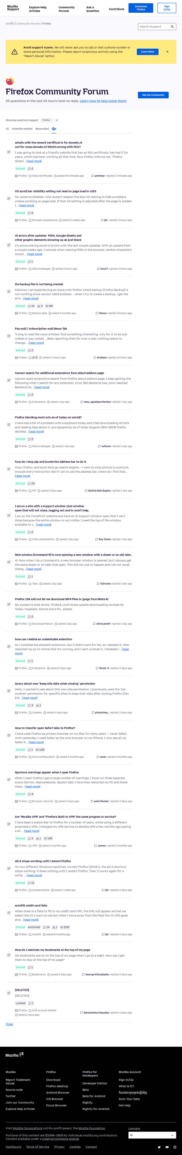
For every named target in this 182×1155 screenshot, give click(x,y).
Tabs (35, 583)
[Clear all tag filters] (56, 120)
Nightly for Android (95, 1109)
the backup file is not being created (39, 284)
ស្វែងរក (172, 26)
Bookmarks (39, 974)
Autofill (36, 934)
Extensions (39, 401)
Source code (14, 1089)
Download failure (42, 623)
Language (134, 1128)
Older (9, 1024)
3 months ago (124, 756)
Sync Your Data (129, 1099)
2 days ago (125, 668)
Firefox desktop (57, 1086)
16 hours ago (124, 313)
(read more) (34, 161)
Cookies (37, 712)
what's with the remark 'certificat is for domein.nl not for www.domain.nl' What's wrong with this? (48, 145)
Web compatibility (43, 539)
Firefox (22, 175)
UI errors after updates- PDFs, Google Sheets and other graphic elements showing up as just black (48, 238)
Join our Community (20, 1102)
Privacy (59, 1146)
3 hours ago (125, 220)
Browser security (42, 801)
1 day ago (126, 401)
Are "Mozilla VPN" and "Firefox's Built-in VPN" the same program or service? (65, 816)
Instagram (174, 1147)
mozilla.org (13, 1146)
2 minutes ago (123, 175)
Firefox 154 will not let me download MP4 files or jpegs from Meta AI (61, 599)
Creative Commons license (60, 1139)
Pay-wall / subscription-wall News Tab (41, 328)
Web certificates (42, 175)
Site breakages (41, 268)
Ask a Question (92, 9)
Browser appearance (44, 220)
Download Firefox (141, 8)
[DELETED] (22, 990)
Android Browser (57, 1092)
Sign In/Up (167, 8)
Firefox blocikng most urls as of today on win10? (48, 417)
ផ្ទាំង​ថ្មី (35, 357)
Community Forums (67, 9)
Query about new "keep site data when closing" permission (55, 683)
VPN (34, 845)
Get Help (125, 1105)
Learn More (147, 51)
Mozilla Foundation (91, 1128)
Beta (85, 1089)
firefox (46, 120)
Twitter (11, 1096)
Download (53, 1080)
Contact (91, 1146)
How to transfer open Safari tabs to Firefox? (45, 728)
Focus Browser (56, 1105)
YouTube (167, 1147)
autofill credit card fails (31, 905)
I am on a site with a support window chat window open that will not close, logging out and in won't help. (52, 508)
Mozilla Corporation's (27, 1128)
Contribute (116, 9)
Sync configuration (43, 756)
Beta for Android (93, 1096)
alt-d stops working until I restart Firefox (43, 861)
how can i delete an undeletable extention (43, 639)
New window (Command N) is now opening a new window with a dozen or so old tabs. (73, 554)
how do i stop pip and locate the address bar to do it (50, 461)
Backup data (39, 313)
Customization (41, 890)
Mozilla (14, 1055)
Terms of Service (37, 1146)
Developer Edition (94, 1083)
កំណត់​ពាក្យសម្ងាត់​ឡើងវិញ (133, 1092)
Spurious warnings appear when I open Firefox (47, 772)
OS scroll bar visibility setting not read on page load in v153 (55, 191)
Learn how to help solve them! (103, 101)
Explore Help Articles (38, 9)
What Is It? (126, 1086)
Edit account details (44, 1010)
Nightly (87, 1102)
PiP (34, 490)
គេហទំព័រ (10, 23)
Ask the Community (153, 95)
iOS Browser (54, 1099)
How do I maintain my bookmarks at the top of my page (52, 950)
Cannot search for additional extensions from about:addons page (59, 373)
